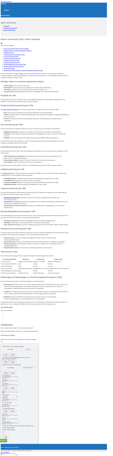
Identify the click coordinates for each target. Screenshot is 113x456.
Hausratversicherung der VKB (12, 58)
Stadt (3, 418)
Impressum (28, 450)
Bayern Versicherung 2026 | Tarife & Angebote (16, 48)
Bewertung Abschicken (6, 324)
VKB (21, 73)
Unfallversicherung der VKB (11, 60)
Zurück (6, 354)
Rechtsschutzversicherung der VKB (13, 66)
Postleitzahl (5, 404)
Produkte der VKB (9, 52)
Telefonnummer (6, 421)
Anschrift (4, 414)
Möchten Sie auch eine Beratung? (11, 364)
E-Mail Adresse (6, 375)
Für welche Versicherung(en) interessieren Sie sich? (16, 357)
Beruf (3, 391)
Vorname (4, 379)
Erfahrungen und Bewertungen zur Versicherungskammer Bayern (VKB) (23, 70)
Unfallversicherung (8, 173)
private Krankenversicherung (10, 109)
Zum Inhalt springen (6, 1)
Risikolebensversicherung (11, 197)
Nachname (5, 383)
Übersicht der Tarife (9, 68)
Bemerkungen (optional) (8, 429)
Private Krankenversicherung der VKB (14, 54)
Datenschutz (21, 450)
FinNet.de (3, 3)
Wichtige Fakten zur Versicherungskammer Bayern (18, 50)
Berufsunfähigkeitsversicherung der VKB (15, 64)
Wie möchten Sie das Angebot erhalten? (13, 346)
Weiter (12, 354)
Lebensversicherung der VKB (12, 62)
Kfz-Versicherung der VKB (11, 56)
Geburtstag (5, 398)
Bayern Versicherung (9, 30)
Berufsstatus (5, 395)
